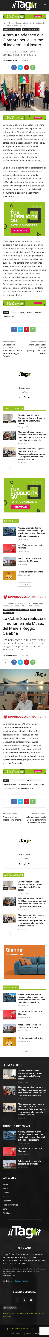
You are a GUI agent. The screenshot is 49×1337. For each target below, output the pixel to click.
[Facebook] (14, 67)
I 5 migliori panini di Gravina (30, 572)
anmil (22, 312)
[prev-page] (4, 467)
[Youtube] (31, 1300)
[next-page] (8, 467)
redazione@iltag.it (20, 1281)
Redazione (12, 60)
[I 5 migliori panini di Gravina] (9, 575)
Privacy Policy (10, 1308)
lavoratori (38, 312)
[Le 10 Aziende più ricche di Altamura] (9, 548)
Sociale (25, 29)
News (11, 23)
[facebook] (20, 397)
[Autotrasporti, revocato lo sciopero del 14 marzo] (9, 561)
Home (5, 23)
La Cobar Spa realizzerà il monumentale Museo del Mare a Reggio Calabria (12, 351)
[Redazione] (4, 60)
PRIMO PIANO (34, 29)
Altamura (14, 312)
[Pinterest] (26, 67)
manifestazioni (9, 316)
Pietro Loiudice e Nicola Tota (23, 1328)
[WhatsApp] (33, 67)
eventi (29, 312)
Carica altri (23, 584)
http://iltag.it (24, 392)
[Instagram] (24, 1300)
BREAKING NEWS (9, 29)
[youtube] (29, 397)
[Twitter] (20, 67)
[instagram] (25, 397)
